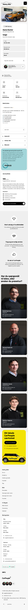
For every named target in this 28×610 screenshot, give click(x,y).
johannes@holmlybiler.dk (9, 387)
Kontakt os (4, 475)
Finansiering (4, 508)
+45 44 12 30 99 (7, 388)
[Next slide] (24, 19)
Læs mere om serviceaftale (10, 203)
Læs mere (6, 129)
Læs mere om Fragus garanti (9, 160)
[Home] (6, 3)
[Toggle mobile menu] (25, 3)
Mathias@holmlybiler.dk (9, 424)
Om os (3, 472)
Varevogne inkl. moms (7, 495)
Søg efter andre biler (8, 60)
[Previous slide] (21, 19)
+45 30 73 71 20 (7, 352)
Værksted (4, 510)
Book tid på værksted (10, 442)
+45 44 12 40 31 (7, 316)
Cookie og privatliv (6, 477)
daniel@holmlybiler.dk (9, 314)
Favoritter (4, 480)
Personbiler (4, 490)
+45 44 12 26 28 (7, 425)
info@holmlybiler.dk (8, 351)
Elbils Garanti (5, 505)
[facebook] (24, 604)
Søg (3, 483)
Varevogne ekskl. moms (7, 493)
